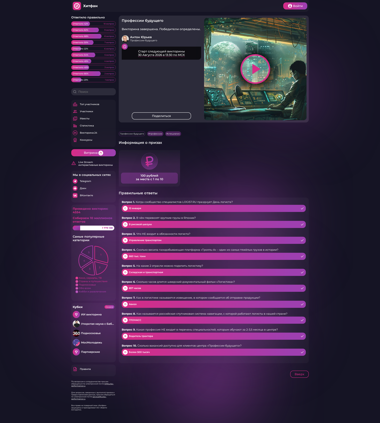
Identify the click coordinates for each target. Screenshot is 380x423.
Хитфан (90, 6)
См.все (109, 307)
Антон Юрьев (141, 37)
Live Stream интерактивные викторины (92, 163)
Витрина (93, 153)
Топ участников (86, 104)
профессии (156, 133)
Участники (83, 111)
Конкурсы (82, 140)
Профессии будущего (132, 133)
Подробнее (93, 181)
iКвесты (81, 118)
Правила (82, 369)
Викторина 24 (85, 132)
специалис (174, 133)
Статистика (83, 125)
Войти (298, 6)
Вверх (299, 374)
